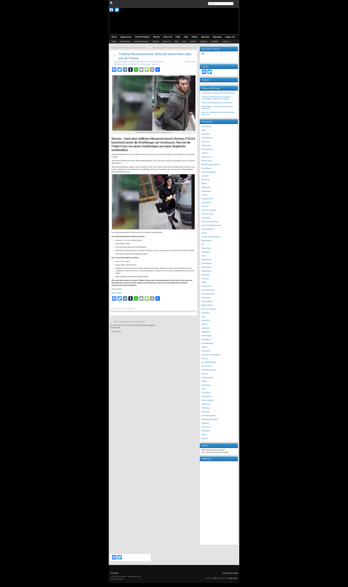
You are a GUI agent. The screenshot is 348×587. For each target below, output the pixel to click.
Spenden (203, 41)
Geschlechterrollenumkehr (211, 225)
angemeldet (121, 325)
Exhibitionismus (207, 199)
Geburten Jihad (207, 214)
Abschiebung (206, 126)
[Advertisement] (218, 502)
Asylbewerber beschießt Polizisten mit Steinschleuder (128, 48)
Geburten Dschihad (208, 210)
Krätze (203, 282)
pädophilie (205, 328)
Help (184, 41)
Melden (156, 41)
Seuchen (204, 358)
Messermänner (207, 301)
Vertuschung (206, 427)
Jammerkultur (206, 263)
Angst (116, 61)
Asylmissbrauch (123, 61)
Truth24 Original (141, 41)
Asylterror (132, 61)
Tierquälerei (205, 393)
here (215, 578)
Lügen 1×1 (226, 41)
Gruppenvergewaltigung (210, 237)
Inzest (203, 256)
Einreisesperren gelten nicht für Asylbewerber (218, 93)
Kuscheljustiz (206, 286)
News (138, 64)
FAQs (176, 41)
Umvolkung (205, 408)
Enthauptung (206, 191)
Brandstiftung (206, 168)
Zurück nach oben (230, 573)
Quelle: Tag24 (116, 293)
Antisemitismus (207, 138)
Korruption (205, 279)
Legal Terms (232, 578)
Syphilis (204, 381)
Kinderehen (205, 275)
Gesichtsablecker (207, 229)
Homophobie (206, 248)
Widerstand (205, 431)
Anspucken (205, 134)
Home (113, 41)
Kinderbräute (206, 271)
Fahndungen (140, 61)
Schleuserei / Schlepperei (210, 355)
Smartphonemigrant (208, 370)
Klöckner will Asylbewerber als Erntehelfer (216, 103)
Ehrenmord (205, 180)
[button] (116, 331)
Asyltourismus (206, 157)
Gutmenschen (206, 241)
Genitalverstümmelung (209, 222)
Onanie (204, 324)
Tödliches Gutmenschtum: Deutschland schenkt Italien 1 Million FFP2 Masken (215, 98)
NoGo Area (205, 320)
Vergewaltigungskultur (209, 419)
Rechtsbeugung (207, 343)
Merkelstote (205, 298)
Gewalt (154, 61)
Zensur (204, 435)
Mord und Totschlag (129, 64)
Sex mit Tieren (206, 366)
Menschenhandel (207, 294)
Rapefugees (206, 339)
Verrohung (205, 423)
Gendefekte (205, 218)
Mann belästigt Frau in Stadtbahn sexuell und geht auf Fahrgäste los (174, 48)
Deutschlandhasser (208, 172)
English (204, 183)
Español (204, 195)
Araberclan (205, 142)
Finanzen (148, 61)
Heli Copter (192, 61)
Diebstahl (205, 176)
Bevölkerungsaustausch (210, 164)
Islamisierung (118, 64)
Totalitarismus (206, 396)
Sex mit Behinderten (208, 362)
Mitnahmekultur (207, 305)
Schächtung (205, 351)
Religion (204, 347)
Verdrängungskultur (208, 416)
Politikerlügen (206, 336)
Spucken (204, 374)
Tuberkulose (206, 404)
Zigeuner (204, 438)
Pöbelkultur (205, 332)
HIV (202, 244)
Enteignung (205, 187)
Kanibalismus (206, 267)
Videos (193, 41)
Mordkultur (205, 313)
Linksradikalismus (208, 290)
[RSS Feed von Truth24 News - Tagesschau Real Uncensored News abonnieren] (112, 4)
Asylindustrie (206, 145)
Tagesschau (125, 41)
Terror (203, 389)
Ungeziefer (205, 412)
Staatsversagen (145, 64)
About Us (166, 41)
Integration (160, 61)
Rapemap (214, 41)
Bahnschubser (206, 161)
